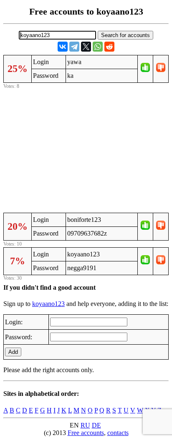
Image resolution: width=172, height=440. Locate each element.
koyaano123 (48, 303)
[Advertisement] (86, 149)
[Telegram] (74, 47)
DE (96, 425)
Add (13, 352)
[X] (86, 47)
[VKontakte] (63, 47)
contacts (118, 432)
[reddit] (109, 47)
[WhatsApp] (98, 47)
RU (85, 425)
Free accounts (86, 432)
